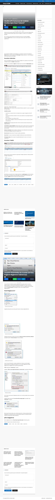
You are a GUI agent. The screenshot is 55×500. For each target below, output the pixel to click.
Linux (40, 3)
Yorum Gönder (8, 253)
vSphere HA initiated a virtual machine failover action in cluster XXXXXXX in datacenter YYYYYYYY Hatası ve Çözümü (18, 453)
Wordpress (39, 70)
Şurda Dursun (40, 57)
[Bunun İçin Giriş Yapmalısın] (15, 31)
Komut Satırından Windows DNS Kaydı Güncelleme (45, 116)
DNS (38, 29)
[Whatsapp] (41, 1)
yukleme (32, 184)
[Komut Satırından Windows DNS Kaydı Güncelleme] (44, 79)
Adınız (6, 245)
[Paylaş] (28, 27)
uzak (26, 184)
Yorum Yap (6, 233)
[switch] (43, 1)
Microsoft (39, 42)
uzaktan (29, 184)
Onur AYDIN (6, 3)
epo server (20, 184)
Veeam (39, 60)
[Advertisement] (19, 47)
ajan (12, 184)
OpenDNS (39, 46)
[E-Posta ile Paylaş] (32, 27)
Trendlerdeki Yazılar (48, 3)
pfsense (39, 49)
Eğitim (39, 31)
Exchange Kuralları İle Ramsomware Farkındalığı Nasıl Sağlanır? (18, 213)
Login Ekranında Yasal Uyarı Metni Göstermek (30, 218)
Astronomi (39, 24)
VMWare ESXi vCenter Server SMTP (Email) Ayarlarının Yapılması (7, 452)
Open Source (40, 44)
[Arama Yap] (39, 1)
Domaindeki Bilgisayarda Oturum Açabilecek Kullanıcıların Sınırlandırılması (29, 229)
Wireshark (39, 68)
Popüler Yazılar (22, 3)
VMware (39, 62)
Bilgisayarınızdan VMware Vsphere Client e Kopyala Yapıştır (29, 463)
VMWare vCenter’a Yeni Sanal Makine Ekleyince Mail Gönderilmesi (29, 458)
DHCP (39, 27)
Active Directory (29, 3)
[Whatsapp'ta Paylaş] (15, 27)
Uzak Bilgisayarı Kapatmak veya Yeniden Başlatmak (8, 226)
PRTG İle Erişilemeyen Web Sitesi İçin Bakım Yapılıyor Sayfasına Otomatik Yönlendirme (45, 97)
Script (39, 55)
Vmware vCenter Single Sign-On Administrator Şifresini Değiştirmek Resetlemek (8, 464)
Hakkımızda (43, 498)
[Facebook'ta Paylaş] (6, 27)
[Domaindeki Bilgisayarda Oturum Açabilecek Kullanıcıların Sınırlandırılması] (30, 223)
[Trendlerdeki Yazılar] (4, 1)
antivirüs (15, 184)
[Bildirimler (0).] (51, 1)
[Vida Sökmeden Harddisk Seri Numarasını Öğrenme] (19, 223)
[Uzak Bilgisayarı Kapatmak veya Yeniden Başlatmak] (8, 222)
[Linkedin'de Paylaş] (19, 27)
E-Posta (6, 248)
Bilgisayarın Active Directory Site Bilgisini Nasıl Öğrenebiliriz (45, 91)
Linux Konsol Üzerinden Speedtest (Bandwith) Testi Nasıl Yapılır (45, 110)
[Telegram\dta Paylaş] (23, 27)
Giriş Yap (15, 253)
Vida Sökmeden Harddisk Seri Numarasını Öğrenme (18, 226)
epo (17, 184)
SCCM (39, 53)
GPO (43, 3)
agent (10, 184)
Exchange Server (40, 33)
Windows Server (35, 3)
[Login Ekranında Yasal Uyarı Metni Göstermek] (30, 214)
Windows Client (40, 64)
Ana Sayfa (17, 3)
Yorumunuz (7, 238)
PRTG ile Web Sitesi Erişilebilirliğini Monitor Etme (44, 104)
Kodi (38, 38)
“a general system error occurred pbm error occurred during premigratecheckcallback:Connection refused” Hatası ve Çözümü (19, 465)
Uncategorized (40, 59)
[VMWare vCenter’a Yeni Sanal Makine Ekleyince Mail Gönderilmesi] (30, 453)
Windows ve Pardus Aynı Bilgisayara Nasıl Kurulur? (8, 213)
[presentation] (37, 79)
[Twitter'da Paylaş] (11, 27)
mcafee (24, 184)
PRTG (39, 51)
